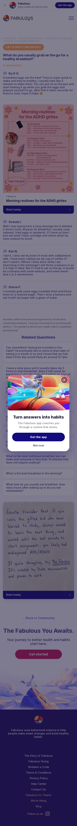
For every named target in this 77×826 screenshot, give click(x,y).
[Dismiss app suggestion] (64, 380)
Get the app (38, 437)
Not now (38, 445)
